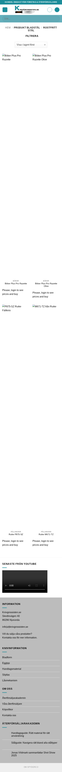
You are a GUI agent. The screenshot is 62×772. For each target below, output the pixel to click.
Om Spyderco (31, 767)
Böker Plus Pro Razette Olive (46, 284)
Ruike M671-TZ (46, 534)
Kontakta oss (9, 715)
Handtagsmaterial (11, 669)
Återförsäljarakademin (14, 698)
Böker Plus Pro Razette (16, 283)
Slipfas (6, 674)
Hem (8, 27)
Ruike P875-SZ (16, 534)
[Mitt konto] (49, 9)
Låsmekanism (9, 680)
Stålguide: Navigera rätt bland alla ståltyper (34, 742)
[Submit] (56, 19)
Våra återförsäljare (12, 704)
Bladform (7, 657)
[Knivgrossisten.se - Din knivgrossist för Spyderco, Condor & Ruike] (27, 9)
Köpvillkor (7, 709)
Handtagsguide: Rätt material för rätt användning (30, 734)
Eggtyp (6, 663)
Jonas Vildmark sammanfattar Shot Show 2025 (33, 754)
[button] (5, 9)
